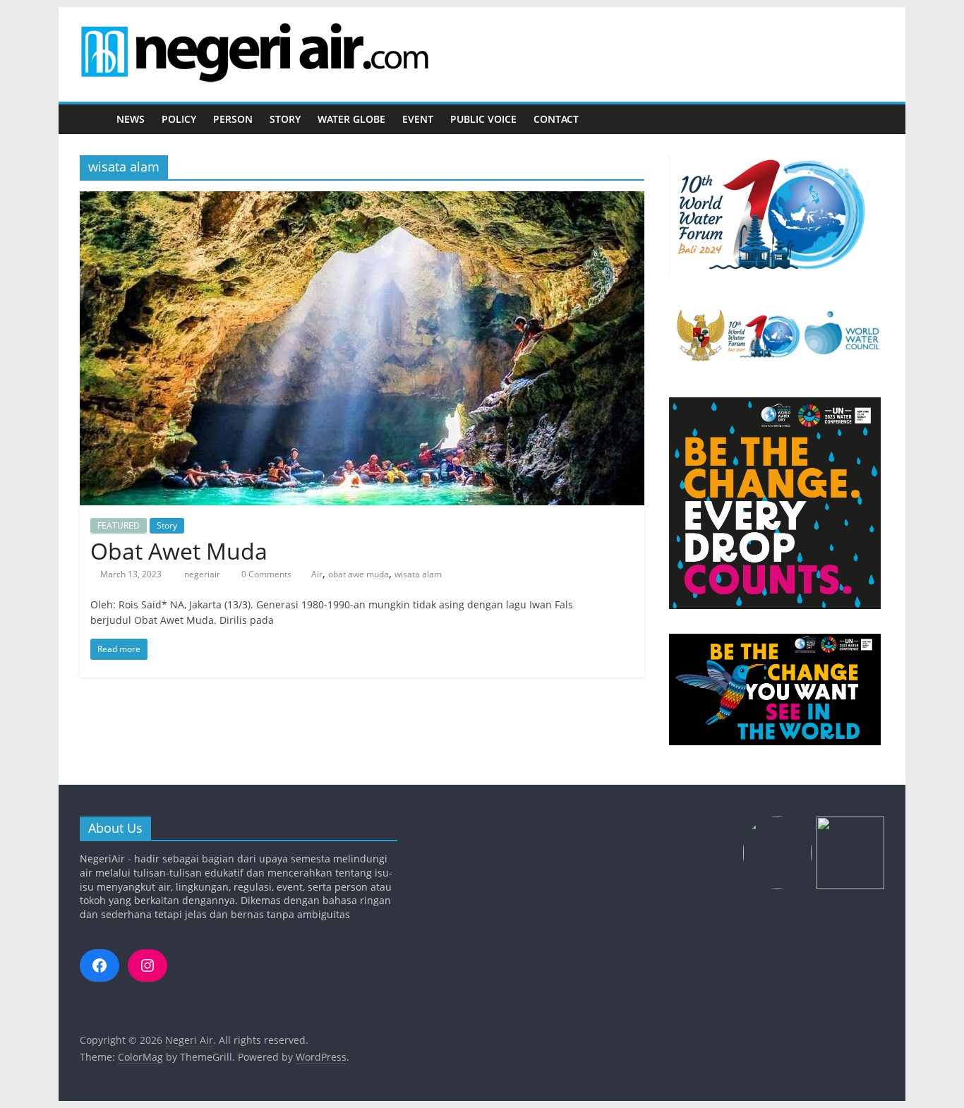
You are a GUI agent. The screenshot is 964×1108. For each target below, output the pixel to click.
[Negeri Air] (94, 119)
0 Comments (265, 574)
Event (417, 119)
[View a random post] (870, 119)
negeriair (203, 574)
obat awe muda (358, 574)
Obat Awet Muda (181, 551)
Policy (179, 119)
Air (317, 574)
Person (233, 119)
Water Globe (351, 119)
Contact (556, 119)
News (130, 119)
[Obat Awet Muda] (362, 199)
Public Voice (483, 119)
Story (285, 119)
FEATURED (118, 525)
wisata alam (418, 574)
